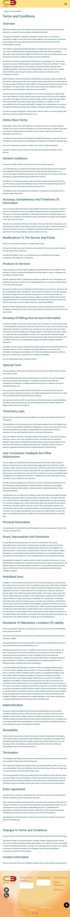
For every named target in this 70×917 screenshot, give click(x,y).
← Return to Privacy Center (12, 11)
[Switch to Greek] (36, 913)
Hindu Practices (59, 884)
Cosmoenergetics (46, 877)
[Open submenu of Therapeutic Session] (30, 886)
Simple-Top (38, 910)
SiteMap (58, 889)
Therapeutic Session (26, 879)
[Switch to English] (33, 913)
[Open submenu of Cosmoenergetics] (47, 883)
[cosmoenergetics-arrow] (35, 75)
